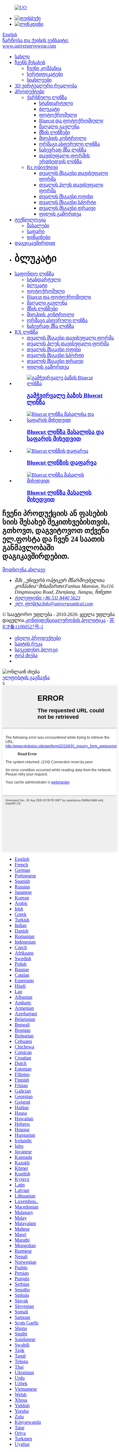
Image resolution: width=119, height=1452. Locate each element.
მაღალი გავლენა (59, 126)
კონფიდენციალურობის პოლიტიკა (65, 620)
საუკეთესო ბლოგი (36, 649)
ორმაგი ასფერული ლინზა (69, 144)
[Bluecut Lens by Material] (65, 480)
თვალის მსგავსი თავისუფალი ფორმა (70, 337)
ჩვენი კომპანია (44, 68)
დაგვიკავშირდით (35, 243)
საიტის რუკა (28, 643)
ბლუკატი (49, 109)
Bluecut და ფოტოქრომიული (71, 120)
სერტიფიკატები (45, 74)
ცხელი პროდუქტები (38, 638)
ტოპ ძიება (26, 655)
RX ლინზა (26, 332)
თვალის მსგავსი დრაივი (67, 208)
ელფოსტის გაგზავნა (26, 677)
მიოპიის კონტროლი (62, 138)
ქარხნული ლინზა (47, 97)
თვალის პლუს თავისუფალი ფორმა (68, 343)
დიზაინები (38, 237)
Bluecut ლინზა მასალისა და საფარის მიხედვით (65, 435)
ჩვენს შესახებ (30, 62)
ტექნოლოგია (30, 219)
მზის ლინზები (54, 132)
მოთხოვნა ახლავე (23, 569)
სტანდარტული (56, 103)
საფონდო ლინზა (34, 273)
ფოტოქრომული (58, 114)
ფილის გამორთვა (60, 213)
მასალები (38, 225)
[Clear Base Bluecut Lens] (65, 383)
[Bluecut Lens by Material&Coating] (65, 420)
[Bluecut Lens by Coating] (57, 451)
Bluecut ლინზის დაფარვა (62, 462)
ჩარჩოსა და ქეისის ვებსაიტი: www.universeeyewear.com (35, 43)
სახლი (22, 56)
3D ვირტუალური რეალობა (46, 85)
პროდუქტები (29, 91)
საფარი (36, 231)
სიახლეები (39, 79)
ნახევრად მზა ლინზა (62, 149)
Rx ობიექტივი (42, 167)
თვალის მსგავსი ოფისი (66, 196)
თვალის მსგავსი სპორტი (67, 202)
